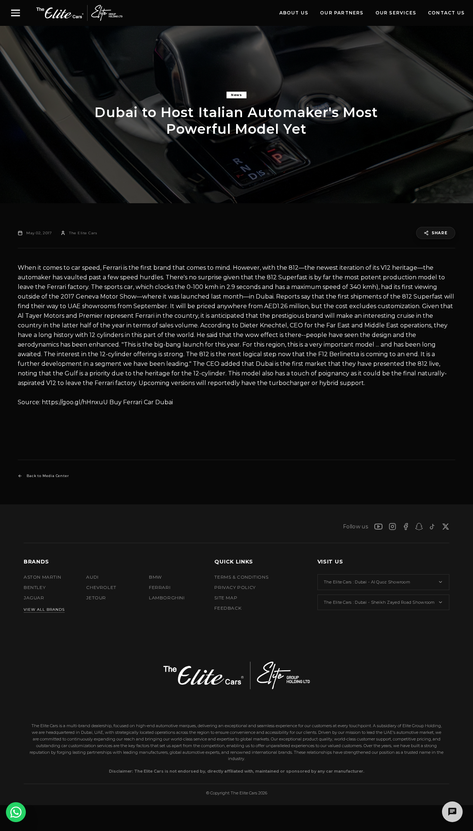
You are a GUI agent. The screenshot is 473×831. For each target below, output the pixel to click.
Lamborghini (167, 597)
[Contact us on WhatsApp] (16, 812)
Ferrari (112, 267)
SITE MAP (225, 597)
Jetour (96, 597)
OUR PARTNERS (341, 13)
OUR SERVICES (395, 13)
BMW (155, 577)
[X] (445, 526)
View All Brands (44, 609)
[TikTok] (432, 526)
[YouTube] (378, 526)
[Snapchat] (419, 526)
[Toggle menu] (15, 13)
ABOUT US (294, 13)
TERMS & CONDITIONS (241, 577)
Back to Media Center (48, 476)
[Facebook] (405, 526)
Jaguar (34, 597)
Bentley (34, 587)
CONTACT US (446, 13)
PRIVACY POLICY (234, 587)
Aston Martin (42, 577)
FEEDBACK (227, 608)
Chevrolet (101, 587)
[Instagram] (392, 526)
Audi (92, 577)
